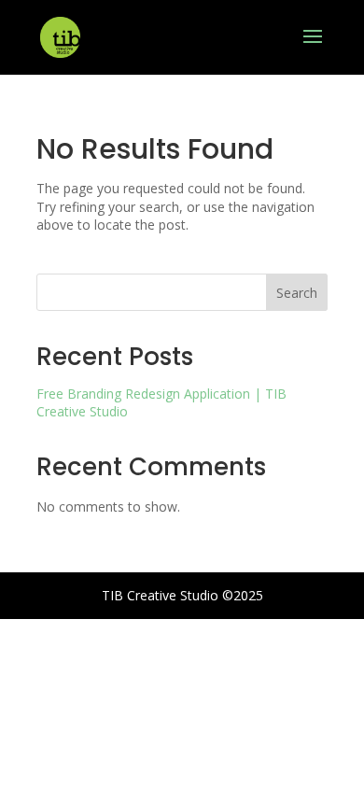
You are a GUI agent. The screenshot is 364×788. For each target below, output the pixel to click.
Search (296, 293)
